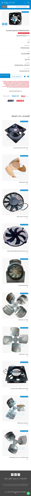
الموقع (10, 478)
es (10, 2)
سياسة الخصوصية (16, 479)
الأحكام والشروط (8, 479)
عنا (18, 478)
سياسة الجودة (23, 479)
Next (3, 24)
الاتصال (5, 478)
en (13, 2)
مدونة (14, 478)
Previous (6, 24)
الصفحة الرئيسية (23, 478)
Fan (27, 149)
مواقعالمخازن (6, 3)
